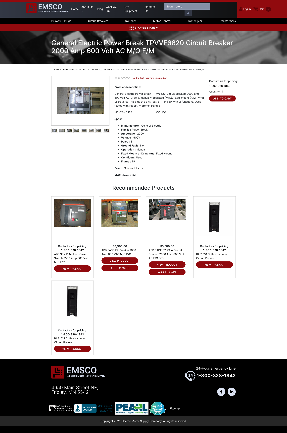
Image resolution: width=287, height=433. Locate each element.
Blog (100, 9)
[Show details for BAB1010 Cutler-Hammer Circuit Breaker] (214, 220)
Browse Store (145, 27)
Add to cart (120, 268)
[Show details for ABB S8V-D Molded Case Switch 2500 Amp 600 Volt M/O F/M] (72, 220)
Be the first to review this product (150, 78)
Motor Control (162, 21)
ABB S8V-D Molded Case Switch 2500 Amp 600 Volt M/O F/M (71, 258)
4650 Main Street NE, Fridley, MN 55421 (74, 390)
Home (75, 9)
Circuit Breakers (98, 21)
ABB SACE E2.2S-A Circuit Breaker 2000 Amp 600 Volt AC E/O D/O (166, 254)
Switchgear (195, 21)
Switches (130, 21)
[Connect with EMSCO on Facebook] (221, 392)
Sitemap (174, 408)
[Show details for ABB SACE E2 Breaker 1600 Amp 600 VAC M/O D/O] (119, 220)
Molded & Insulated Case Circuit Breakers (98, 69)
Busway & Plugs (61, 21)
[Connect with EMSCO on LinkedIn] (232, 392)
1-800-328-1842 (219, 86)
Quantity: (214, 91)
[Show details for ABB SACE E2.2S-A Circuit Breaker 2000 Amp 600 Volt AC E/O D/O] (167, 220)
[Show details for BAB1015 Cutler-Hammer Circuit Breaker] (72, 304)
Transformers (227, 21)
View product (72, 268)
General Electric (134, 168)
